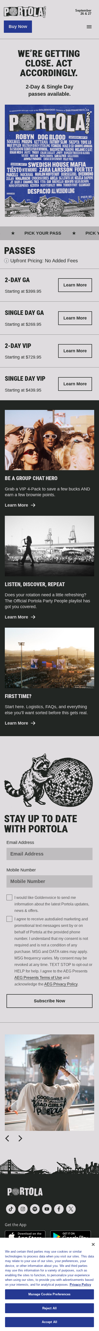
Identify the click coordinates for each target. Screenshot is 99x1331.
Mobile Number (21, 870)
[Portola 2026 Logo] (49, 12)
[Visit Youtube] (47, 1209)
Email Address (20, 842)
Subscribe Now (49, 1000)
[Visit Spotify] (35, 1209)
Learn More (75, 285)
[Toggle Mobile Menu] (89, 27)
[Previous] (7, 1138)
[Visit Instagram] (23, 1209)
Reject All (49, 1308)
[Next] (19, 1138)
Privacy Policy (80, 1284)
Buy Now (18, 26)
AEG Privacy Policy (60, 984)
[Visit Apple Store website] (25, 1236)
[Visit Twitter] (71, 1209)
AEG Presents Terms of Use (38, 978)
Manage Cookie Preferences (49, 1294)
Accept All (49, 1322)
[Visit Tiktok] (11, 1209)
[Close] (93, 1244)
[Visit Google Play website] (70, 1236)
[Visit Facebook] (59, 1209)
